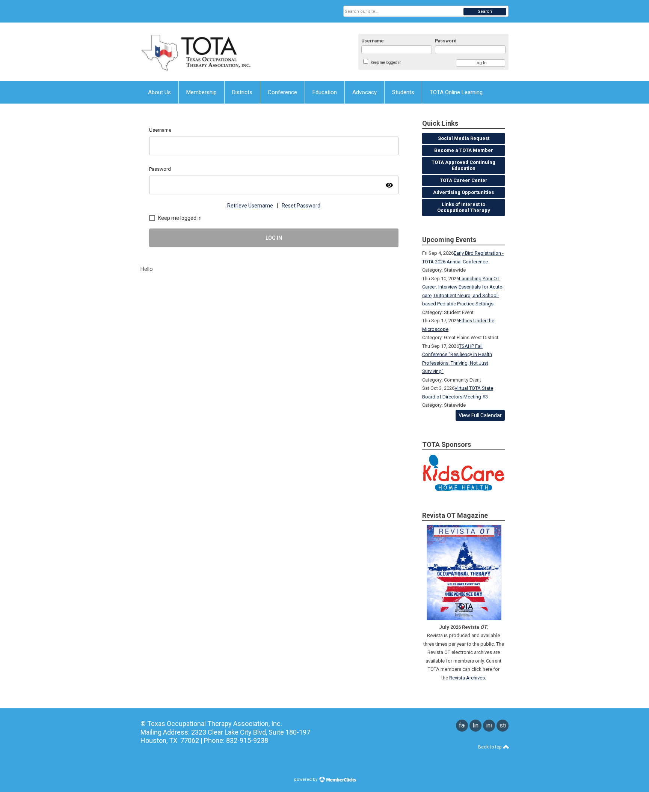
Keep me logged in (386, 62)
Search (485, 11)
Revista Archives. (467, 678)
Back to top (490, 747)
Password (445, 41)
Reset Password (301, 206)
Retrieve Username (250, 206)
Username (372, 41)
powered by (306, 779)
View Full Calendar (480, 415)
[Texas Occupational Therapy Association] (214, 52)
